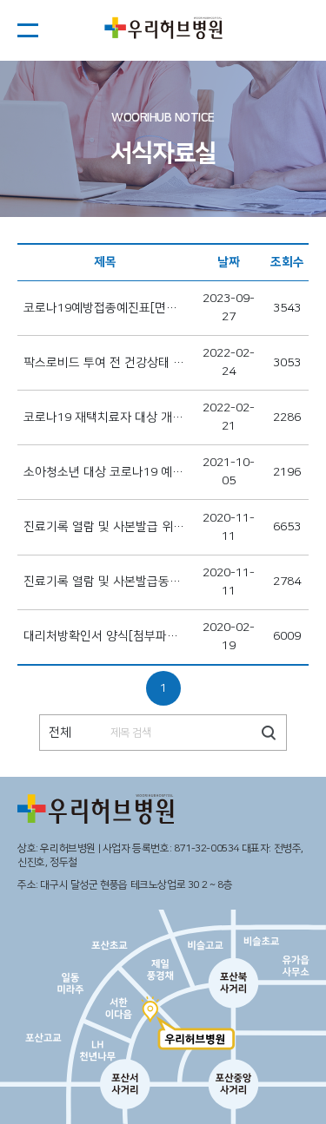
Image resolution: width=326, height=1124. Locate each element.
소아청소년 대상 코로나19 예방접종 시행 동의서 (105, 472)
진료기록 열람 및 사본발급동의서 (105, 581)
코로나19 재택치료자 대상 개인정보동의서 (105, 417)
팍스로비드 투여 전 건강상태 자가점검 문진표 (105, 363)
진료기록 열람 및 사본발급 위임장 (105, 527)
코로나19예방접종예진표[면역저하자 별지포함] (105, 308)
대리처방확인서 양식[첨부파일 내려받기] (105, 636)
